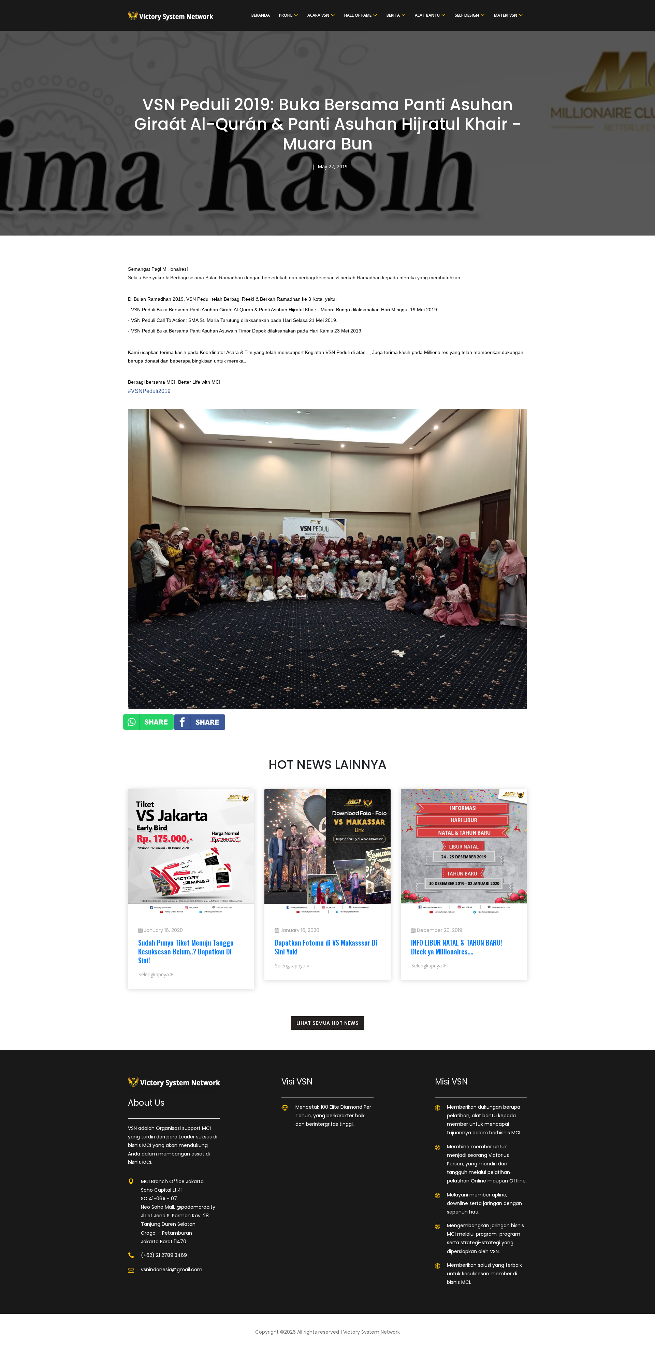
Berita (393, 15)
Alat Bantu (427, 15)
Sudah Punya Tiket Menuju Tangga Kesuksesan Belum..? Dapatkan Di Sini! (186, 951)
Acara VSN (318, 15)
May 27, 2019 (333, 166)
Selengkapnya (154, 974)
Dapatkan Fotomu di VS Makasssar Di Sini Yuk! (326, 947)
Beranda (260, 15)
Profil (285, 15)
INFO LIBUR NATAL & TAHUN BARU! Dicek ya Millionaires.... (456, 947)
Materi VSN (505, 15)
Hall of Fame (358, 15)
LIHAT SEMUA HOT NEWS (327, 1023)
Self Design (467, 15)
